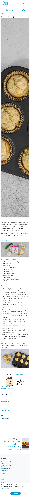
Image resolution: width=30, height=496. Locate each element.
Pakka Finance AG (5, 467)
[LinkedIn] (10, 394)
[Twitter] (6, 394)
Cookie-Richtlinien (5, 488)
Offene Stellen (5, 470)
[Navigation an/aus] (27, 3)
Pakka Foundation (6, 465)
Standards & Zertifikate (7, 462)
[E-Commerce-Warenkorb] (23, 3)
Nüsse (2, 482)
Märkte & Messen (5, 468)
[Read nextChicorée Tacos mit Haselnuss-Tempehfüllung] (25, 444)
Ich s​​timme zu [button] (15, 493)
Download (3, 463)
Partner (3, 473)
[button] (25, 493)
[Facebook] (2, 394)
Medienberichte (5, 472)
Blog (2, 475)
